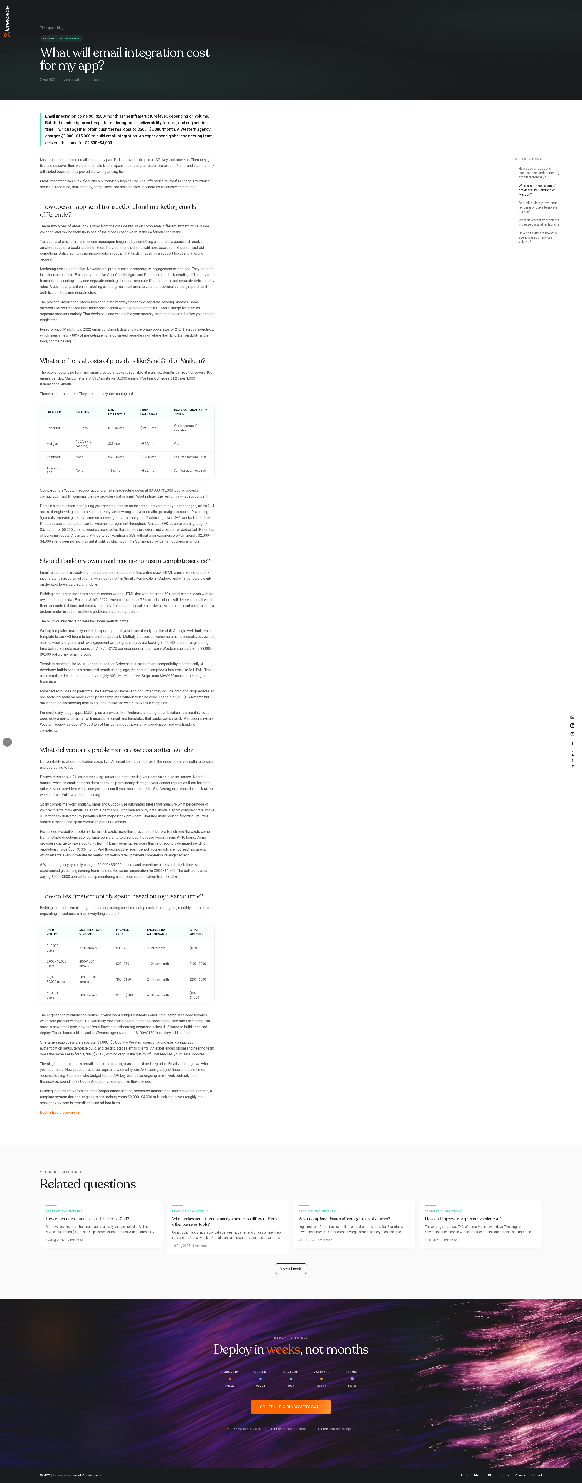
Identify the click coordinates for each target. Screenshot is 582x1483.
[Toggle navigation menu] (7, 742)
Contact (536, 1475)
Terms (504, 1475)
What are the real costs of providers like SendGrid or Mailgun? (537, 190)
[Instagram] (572, 734)
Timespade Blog (51, 28)
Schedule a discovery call (291, 1407)
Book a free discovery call (60, 1112)
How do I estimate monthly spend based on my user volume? (538, 237)
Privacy (520, 1475)
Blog (491, 1475)
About (478, 1475)
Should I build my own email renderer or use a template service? (538, 207)
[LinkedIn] (572, 725)
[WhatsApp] (572, 717)
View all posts (291, 1268)
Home (464, 1475)
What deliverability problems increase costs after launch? (539, 222)
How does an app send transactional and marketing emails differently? (539, 173)
